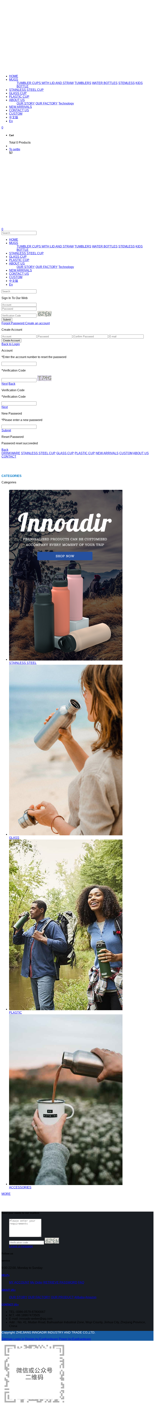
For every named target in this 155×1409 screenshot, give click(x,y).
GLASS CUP (65, 453)
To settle (14, 149)
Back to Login (11, 344)
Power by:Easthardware (75, 1339)
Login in (18, 1339)
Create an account (37, 323)
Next (5, 383)
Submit (6, 430)
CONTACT (9, 456)
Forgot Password (13, 323)
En (11, 121)
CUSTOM (126, 453)
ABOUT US (141, 453)
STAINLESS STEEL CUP (38, 453)
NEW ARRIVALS (107, 453)
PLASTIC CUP (85, 453)
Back (12, 383)
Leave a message (21, 1246)
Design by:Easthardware (41, 1339)
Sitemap (7, 1339)
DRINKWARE (11, 453)
